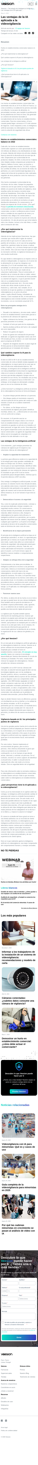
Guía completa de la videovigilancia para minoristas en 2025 (19, 1187)
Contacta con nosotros (9, 135)
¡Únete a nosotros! (7, 1391)
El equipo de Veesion (22, 28)
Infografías (4, 1409)
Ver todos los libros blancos (29, 908)
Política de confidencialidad (9, 1430)
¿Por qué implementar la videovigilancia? (14, 54)
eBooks (3, 1398)
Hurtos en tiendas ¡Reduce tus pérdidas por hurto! (18, 882)
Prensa (22, 1370)
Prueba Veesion (19, 1091)
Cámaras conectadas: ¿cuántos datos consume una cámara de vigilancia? (18, 1001)
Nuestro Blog (24, 1373)
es (30, 4)
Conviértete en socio (8, 1387)
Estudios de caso (7, 1401)
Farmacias (4, 1370)
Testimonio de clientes (27, 1377)
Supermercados (6, 1373)
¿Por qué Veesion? (7, 65)
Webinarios (5, 1405)
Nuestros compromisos (9, 1384)
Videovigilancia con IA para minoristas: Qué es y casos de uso (18, 1147)
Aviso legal (4, 1427)
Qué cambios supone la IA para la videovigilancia (17, 57)
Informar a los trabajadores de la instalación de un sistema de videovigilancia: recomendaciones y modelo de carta (19, 957)
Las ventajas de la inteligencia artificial (13, 61)
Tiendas (3, 1377)
